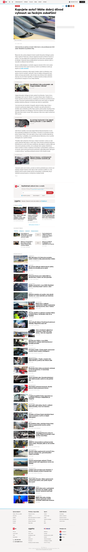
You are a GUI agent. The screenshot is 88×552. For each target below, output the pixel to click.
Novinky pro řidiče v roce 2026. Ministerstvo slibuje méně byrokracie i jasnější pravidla (41, 342)
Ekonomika (31, 274)
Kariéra (45, 537)
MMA (45, 523)
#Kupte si (22, 231)
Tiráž (14, 535)
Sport (39, 1)
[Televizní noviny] (18, 201)
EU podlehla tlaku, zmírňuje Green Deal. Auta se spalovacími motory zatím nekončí (41, 425)
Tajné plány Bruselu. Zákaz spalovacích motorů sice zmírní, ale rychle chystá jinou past (41, 480)
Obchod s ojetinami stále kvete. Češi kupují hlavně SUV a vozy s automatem (48, 216)
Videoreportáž (32, 348)
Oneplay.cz (44, 201)
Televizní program (47, 538)
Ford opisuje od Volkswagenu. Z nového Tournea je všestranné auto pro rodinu (26, 235)
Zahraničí (31, 265)
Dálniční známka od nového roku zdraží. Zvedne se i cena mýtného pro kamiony (41, 295)
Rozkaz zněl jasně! (32, 521)
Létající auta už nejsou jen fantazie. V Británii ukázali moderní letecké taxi (41, 470)
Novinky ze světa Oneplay (33, 542)
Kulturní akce (62, 521)
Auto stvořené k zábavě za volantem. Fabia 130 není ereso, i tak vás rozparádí (44, 331)
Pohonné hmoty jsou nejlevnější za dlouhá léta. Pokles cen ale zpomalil (40, 276)
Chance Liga (46, 515)
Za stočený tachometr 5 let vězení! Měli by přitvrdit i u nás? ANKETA (41, 120)
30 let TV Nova (47, 542)
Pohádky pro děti (31, 535)
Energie (14, 521)
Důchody (14, 515)
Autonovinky (39, 302)
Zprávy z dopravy (63, 515)
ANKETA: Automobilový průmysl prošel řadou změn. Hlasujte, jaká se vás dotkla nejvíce (41, 443)
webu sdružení (24, 68)
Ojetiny (20, 205)
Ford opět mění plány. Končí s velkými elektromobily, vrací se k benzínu (40, 405)
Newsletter (15, 537)
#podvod (27, 231)
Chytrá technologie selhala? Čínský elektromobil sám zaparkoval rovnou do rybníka (41, 462)
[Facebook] (66, 6)
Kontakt (45, 533)
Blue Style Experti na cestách (34, 517)
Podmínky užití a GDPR (48, 535)
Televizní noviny (31, 513)
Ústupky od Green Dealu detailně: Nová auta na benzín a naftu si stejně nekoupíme (41, 416)
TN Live (31, 1)
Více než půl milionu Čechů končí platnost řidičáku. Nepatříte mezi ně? (42, 322)
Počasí (44, 1)
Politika (14, 517)
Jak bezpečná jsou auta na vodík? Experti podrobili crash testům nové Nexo (45, 434)
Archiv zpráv (15, 533)
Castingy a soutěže (48, 540)
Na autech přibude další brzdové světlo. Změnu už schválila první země (41, 267)
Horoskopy (62, 513)
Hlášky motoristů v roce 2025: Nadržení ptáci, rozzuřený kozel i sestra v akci (41, 285)
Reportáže (30, 523)
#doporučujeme (34, 231)
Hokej (45, 517)
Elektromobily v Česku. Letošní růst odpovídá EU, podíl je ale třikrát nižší (40, 359)
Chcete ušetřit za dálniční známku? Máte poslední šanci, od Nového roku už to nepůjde (42, 314)
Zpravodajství (18, 1)
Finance (14, 519)
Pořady (26, 1)
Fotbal (45, 513)
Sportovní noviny (31, 519)
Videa (35, 1)
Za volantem (32, 283)
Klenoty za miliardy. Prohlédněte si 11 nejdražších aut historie (48, 243)
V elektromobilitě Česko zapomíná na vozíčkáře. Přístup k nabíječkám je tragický (41, 397)
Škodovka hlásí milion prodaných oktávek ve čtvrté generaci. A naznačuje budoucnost (42, 370)
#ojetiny (16, 231)
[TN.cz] (5, 2)
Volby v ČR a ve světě (17, 513)
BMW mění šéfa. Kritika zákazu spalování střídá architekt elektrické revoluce (45, 499)
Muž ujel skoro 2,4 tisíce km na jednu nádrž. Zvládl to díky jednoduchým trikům (42, 258)
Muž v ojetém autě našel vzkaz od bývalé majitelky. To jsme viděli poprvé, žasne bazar (20, 217)
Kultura (14, 523)
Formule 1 (30, 540)
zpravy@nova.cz (18, 541)
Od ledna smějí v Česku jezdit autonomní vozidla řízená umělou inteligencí (41, 350)
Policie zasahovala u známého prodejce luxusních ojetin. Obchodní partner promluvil (33, 218)
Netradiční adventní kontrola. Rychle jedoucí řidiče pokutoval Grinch (40, 387)
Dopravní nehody (63, 517)
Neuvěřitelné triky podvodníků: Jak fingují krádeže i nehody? (41, 85)
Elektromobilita (32, 357)
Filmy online (30, 533)
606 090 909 (18, 539)
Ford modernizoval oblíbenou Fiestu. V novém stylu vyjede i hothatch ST (47, 235)
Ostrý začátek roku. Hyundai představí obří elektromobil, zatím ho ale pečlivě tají (41, 379)
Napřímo (30, 515)
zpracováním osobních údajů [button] (37, 189)
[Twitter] (69, 6)
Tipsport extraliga (47, 519)
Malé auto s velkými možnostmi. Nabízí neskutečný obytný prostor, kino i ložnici (45, 305)
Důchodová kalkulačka (64, 519)
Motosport (30, 538)
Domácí (30, 311)
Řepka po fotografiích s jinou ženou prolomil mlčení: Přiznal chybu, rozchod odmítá (27, 243)
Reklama (45, 531)
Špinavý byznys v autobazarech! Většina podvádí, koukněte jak (40, 157)
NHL (45, 521)
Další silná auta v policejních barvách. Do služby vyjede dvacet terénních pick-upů (45, 490)
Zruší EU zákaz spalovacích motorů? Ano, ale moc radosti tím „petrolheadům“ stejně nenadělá (41, 453)
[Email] (71, 6)
